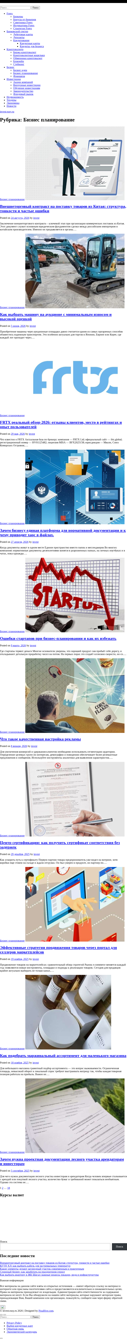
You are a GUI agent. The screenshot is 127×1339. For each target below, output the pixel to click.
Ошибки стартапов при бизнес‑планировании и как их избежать (58, 638)
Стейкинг (18, 64)
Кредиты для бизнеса (32, 46)
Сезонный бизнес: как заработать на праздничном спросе (32, 1271)
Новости (11, 106)
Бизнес (10, 67)
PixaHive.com (46, 1310)
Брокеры (18, 16)
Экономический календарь (22, 1331)
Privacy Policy (14, 1322)
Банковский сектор (17, 31)
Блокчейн (18, 61)
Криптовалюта (15, 49)
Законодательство (23, 91)
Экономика (13, 103)
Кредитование (21, 40)
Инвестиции (14, 79)
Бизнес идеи (20, 70)
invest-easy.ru (7, 4)
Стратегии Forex (22, 28)
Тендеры (11, 100)
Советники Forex (23, 22)
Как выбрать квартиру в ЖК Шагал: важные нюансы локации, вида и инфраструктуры (49, 1274)
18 (8, 1188)
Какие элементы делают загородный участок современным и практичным (42, 1268)
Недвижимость (15, 97)
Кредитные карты (30, 43)
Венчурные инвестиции (27, 85)
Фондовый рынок (23, 94)
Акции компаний (23, 82)
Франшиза (19, 76)
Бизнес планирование (25, 73)
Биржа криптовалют (24, 52)
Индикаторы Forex (23, 25)
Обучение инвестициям (26, 88)
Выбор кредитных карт (20, 1325)
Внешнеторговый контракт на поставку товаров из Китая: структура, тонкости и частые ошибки (54, 1262)
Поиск (3, 1241)
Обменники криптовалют (27, 58)
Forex (10, 13)
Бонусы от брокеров (24, 19)
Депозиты (18, 37)
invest (36, 217)
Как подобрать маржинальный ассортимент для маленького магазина (63, 1055)
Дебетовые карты (23, 34)
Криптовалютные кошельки (29, 55)
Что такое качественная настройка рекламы (40, 739)
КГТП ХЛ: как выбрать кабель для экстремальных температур (35, 1265)
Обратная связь (15, 1328)
